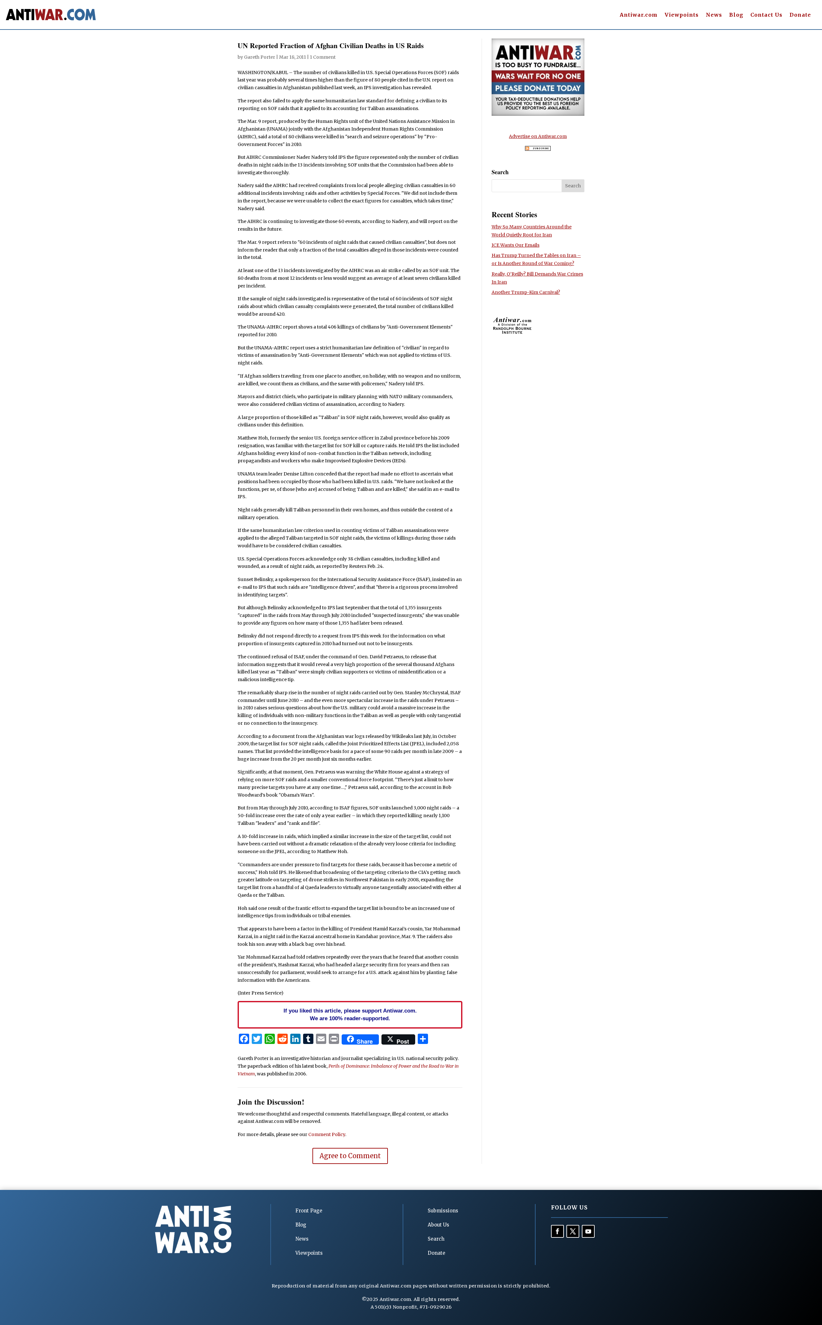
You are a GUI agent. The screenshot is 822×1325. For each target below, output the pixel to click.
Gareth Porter (259, 57)
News (714, 15)
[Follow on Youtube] (588, 1231)
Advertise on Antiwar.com (538, 136)
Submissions (443, 1211)
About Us (438, 1225)
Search (436, 1239)
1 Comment (323, 57)
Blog (736, 15)
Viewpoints (682, 15)
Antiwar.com (639, 15)
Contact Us (766, 15)
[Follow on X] (572, 1231)
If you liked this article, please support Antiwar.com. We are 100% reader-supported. (350, 1014)
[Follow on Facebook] (557, 1231)
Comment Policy (326, 1134)
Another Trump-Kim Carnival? (526, 292)
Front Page (308, 1211)
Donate (800, 15)
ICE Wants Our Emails (515, 245)
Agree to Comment (350, 1156)
